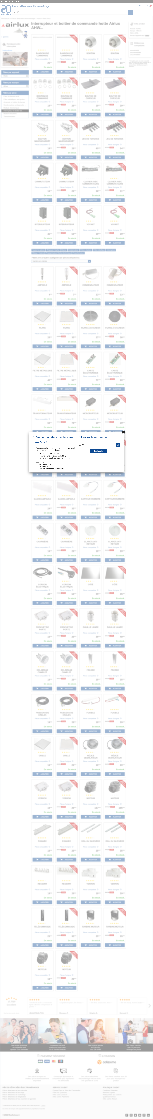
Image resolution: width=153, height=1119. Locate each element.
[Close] (123, 432)
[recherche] (118, 445)
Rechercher (98, 451)
